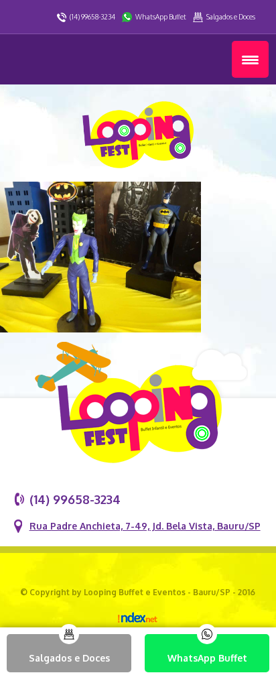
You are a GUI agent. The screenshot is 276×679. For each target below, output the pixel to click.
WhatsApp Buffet (160, 17)
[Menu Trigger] (250, 59)
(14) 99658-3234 (92, 17)
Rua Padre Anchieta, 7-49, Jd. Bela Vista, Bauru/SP (145, 526)
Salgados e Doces (230, 17)
